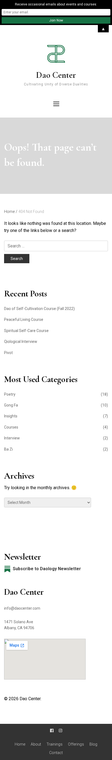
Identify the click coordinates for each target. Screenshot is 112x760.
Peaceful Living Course (23, 319)
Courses (11, 427)
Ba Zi (8, 449)
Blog (93, 744)
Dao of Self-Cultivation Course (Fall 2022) (39, 308)
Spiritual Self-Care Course (26, 330)
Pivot (8, 352)
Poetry (9, 394)
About (36, 744)
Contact (56, 752)
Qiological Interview (20, 341)
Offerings (76, 744)
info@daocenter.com (22, 608)
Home (20, 744)
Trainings (54, 744)
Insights (10, 416)
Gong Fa (11, 405)
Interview (12, 438)
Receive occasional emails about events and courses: (56, 4)
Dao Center (56, 75)
